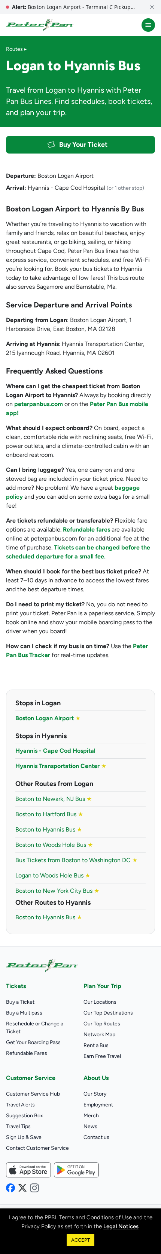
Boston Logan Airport (44, 718)
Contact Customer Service (37, 1148)
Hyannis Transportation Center (57, 766)
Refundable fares (86, 529)
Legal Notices (121, 1226)
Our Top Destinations (108, 1013)
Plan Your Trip (102, 986)
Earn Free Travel (102, 1056)
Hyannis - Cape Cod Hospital (55, 750)
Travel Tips (18, 1126)
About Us (96, 1077)
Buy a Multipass (24, 1013)
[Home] (39, 25)
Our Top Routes (101, 1024)
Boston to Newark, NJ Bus (53, 798)
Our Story (94, 1094)
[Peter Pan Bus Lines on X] (22, 1187)
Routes (14, 49)
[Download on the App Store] (28, 1169)
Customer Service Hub (33, 1094)
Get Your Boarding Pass (33, 1042)
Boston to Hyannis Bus (48, 829)
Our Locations (99, 1002)
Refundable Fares (26, 1053)
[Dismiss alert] (152, 7)
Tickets (16, 986)
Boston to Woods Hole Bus (54, 844)
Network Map (99, 1034)
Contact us (96, 1137)
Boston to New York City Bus (57, 890)
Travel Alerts (20, 1105)
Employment (98, 1105)
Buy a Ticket (20, 1002)
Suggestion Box (24, 1115)
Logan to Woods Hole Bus (52, 875)
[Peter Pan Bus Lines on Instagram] (34, 1187)
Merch (91, 1115)
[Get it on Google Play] (76, 1169)
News (90, 1126)
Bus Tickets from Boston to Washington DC (76, 860)
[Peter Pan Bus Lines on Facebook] (10, 1187)
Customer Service (30, 1077)
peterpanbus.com (38, 404)
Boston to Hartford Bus (49, 814)
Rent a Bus (96, 1045)
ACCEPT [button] (80, 1240)
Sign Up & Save (24, 1137)
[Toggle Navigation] (148, 25)
